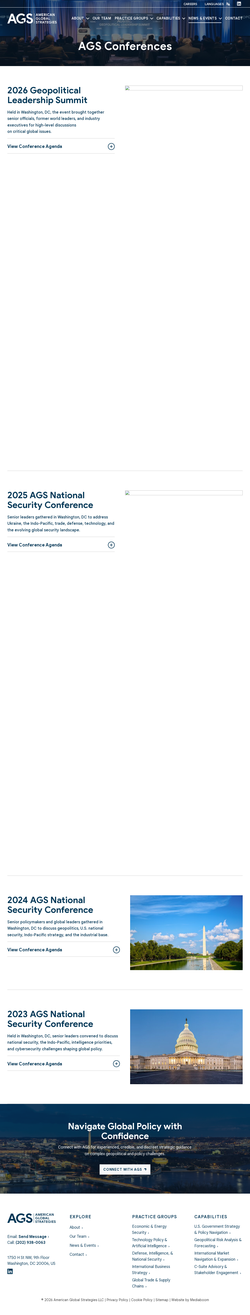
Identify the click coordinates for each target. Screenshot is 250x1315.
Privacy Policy (117, 1300)
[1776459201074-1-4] (186, 1046)
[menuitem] (191, 4)
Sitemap (162, 1300)
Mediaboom (199, 1300)
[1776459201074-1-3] (186, 932)
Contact (77, 1254)
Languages (214, 4)
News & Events (83, 1245)
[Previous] (132, 268)
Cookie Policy (142, 1300)
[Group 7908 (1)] (32, 18)
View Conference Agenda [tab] (34, 146)
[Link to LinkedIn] (239, 3)
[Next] (235, 268)
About (75, 1227)
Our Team (78, 1236)
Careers (191, 4)
